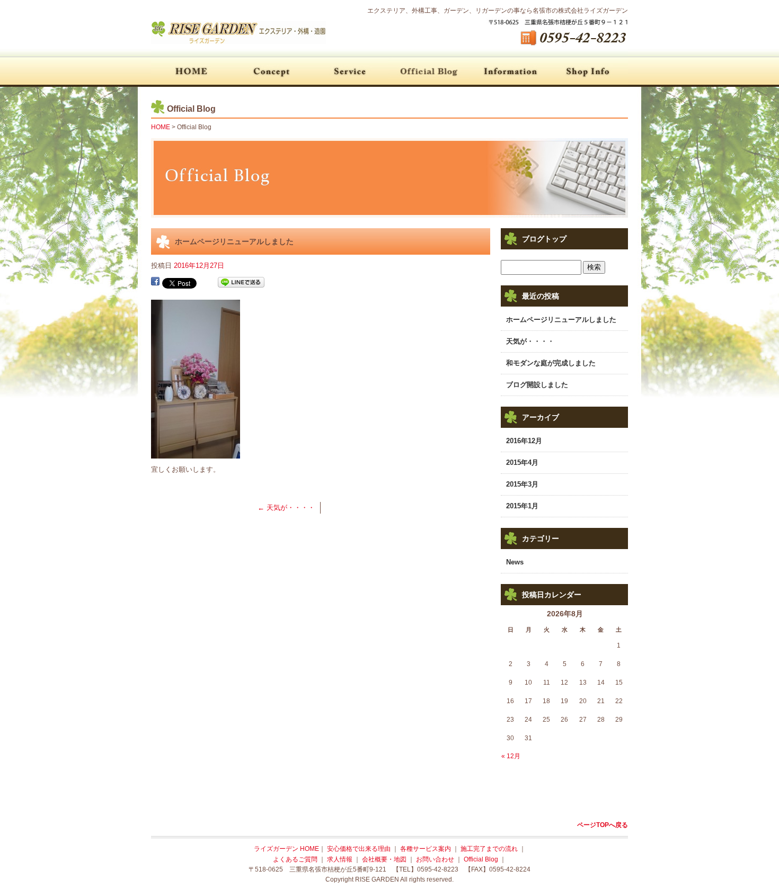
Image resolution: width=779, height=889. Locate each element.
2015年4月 (522, 462)
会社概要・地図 (588, 72)
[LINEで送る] (241, 282)
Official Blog (429, 72)
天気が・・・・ (286, 507)
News (515, 562)
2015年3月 (522, 484)
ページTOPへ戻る (602, 825)
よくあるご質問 (508, 72)
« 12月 (510, 756)
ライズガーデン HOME (286, 848)
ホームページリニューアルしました (561, 320)
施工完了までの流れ (490, 848)
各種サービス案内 (350, 72)
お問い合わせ (436, 859)
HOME (191, 72)
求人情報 (340, 859)
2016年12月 (524, 441)
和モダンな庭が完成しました (551, 363)
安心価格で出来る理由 (270, 72)
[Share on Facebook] (155, 282)
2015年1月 (522, 506)
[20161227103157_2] (195, 452)
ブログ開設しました (537, 385)
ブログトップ (544, 239)
